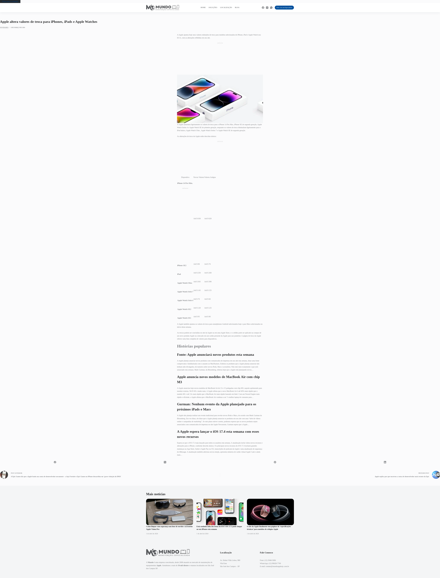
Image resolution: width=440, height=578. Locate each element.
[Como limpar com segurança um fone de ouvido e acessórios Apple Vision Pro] (169, 512)
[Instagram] (267, 7)
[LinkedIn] (385, 462)
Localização (226, 7)
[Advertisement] (220, 58)
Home (203, 7)
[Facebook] (263, 7)
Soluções (213, 7)
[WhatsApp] (271, 7)
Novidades (4, 27)
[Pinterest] (275, 462)
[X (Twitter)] (165, 462)
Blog (237, 7)
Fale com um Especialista (284, 7)
